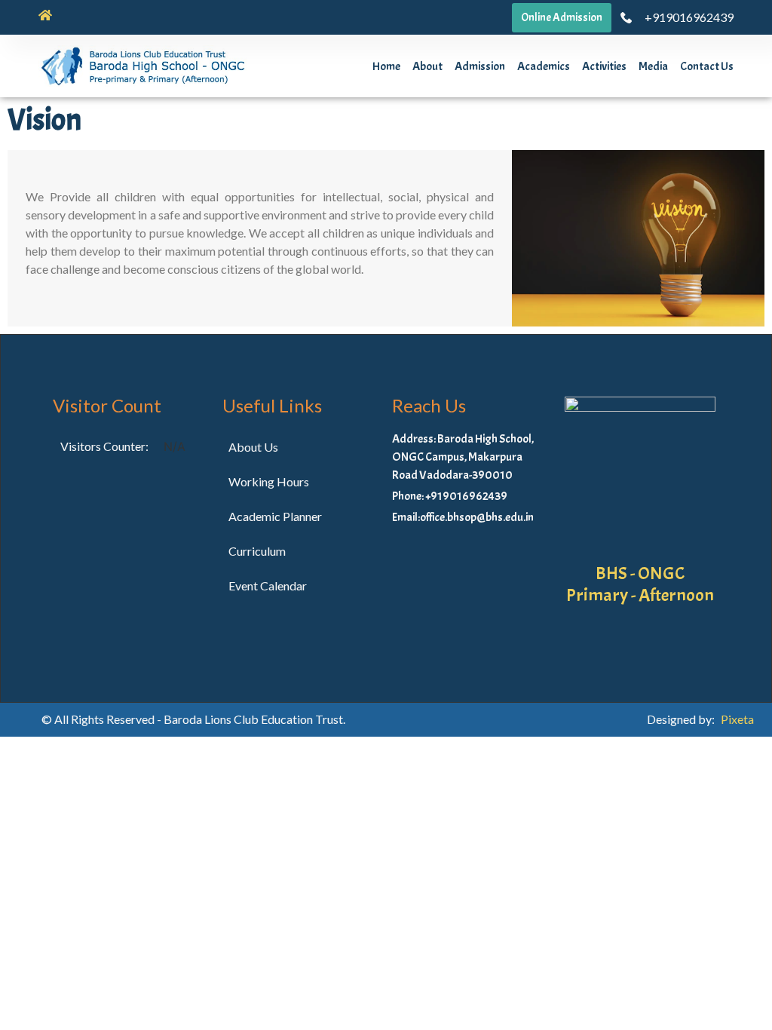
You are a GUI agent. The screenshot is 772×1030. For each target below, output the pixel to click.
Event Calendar (267, 585)
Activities (604, 66)
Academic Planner (275, 516)
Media (653, 66)
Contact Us (707, 66)
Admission (480, 66)
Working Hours (268, 481)
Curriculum (257, 551)
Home (386, 66)
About (427, 66)
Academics (543, 66)
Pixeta (737, 719)
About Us (253, 447)
